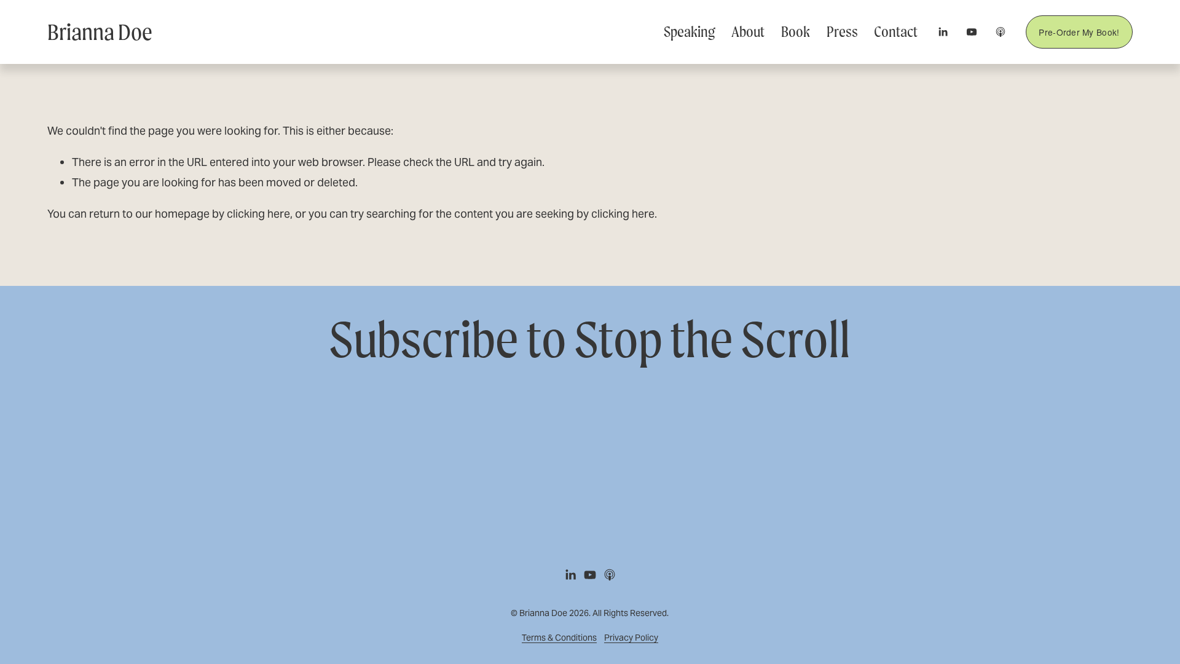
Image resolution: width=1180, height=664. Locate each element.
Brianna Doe (99, 32)
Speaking (689, 31)
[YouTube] (972, 32)
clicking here (258, 214)
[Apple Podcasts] (1000, 32)
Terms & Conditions (559, 637)
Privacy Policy (631, 637)
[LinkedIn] (943, 32)
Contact (896, 31)
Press (842, 31)
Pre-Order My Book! (1079, 32)
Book (795, 31)
